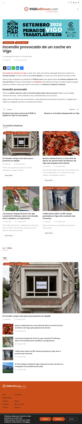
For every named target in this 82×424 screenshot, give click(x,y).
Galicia (16, 401)
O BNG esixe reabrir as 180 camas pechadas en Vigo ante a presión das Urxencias (59, 216)
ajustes (27, 422)
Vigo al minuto (22, 43)
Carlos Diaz (8, 221)
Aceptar (45, 419)
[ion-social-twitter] (71, 2)
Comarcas (17, 394)
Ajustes (71, 419)
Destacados (8, 43)
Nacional (5, 404)
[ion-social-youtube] (76, 2)
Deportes (17, 407)
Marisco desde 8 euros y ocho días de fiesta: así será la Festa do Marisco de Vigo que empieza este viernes (59, 160)
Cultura (5, 407)
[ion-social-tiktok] (78, 2)
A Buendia (48, 166)
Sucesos (5, 401)
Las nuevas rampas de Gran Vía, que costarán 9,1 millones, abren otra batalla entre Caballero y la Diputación (20, 216)
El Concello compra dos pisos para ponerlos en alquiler (18, 159)
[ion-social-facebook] (68, 2)
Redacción (8, 60)
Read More (9, 175)
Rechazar (58, 419)
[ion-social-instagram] (73, 2)
